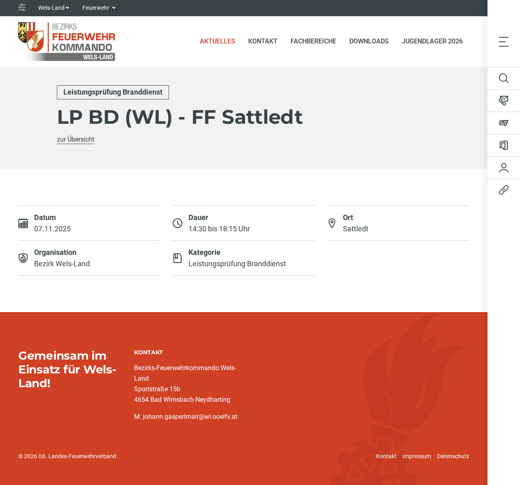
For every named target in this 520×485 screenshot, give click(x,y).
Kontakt (386, 456)
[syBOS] (504, 123)
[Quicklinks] (504, 190)
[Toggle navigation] (504, 41)
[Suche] (504, 78)
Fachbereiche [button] (313, 41)
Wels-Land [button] (51, 7)
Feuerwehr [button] (96, 7)
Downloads (369, 41)
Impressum (417, 456)
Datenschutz (453, 456)
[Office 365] (504, 145)
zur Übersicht (75, 139)
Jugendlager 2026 (432, 41)
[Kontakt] (504, 101)
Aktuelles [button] (217, 41)
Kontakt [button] (262, 41)
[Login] (504, 168)
